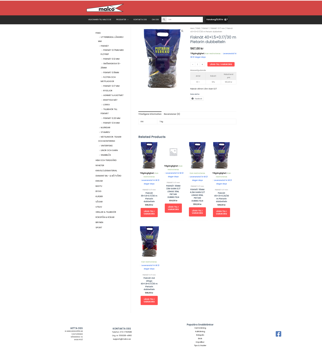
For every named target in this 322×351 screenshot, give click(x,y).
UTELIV (99, 206)
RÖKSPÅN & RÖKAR (105, 217)
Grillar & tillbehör (106, 212)
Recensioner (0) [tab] (172, 114)
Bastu (99, 186)
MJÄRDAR (105, 127)
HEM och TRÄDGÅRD (106, 160)
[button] (127, 19)
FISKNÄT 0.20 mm (111, 118)
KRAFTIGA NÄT (110, 99)
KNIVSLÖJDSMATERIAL (106, 170)
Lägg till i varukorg (221, 64)
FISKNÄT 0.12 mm (111, 58)
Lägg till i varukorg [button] (149, 212)
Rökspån (200, 335)
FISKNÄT (105, 45)
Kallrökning (200, 331)
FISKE (98, 32)
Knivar (99, 180)
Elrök (200, 338)
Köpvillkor (200, 342)
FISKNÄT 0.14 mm (111, 122)
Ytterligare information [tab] (150, 114)
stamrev (105, 132)
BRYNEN (99, 222)
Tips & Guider (200, 345)
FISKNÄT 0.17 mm (111, 86)
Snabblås (106, 155)
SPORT (99, 227)
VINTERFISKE (107, 145)
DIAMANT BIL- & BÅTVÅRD (108, 175)
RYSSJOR (107, 90)
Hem (192, 28)
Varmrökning (200, 328)
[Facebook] (278, 334)
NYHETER (100, 165)
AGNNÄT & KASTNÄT (113, 95)
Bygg (98, 191)
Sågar (99, 201)
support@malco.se (122, 339)
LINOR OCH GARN (109, 150)
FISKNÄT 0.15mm (111, 72)
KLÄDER (99, 196)
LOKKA (106, 104)
